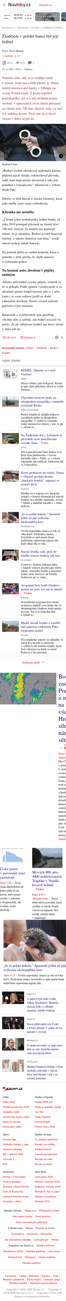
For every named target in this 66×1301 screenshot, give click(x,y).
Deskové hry (15, 1257)
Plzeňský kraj (27, 526)
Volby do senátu (12, 1121)
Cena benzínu (43, 1216)
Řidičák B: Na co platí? (47, 1191)
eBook (10, 62)
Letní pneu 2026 (44, 1176)
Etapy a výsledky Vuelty (48, 1107)
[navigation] (4, 5)
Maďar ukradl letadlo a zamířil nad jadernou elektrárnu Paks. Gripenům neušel (40, 627)
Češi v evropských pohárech (31, 1222)
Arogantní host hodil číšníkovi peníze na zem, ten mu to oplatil (41, 587)
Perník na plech (43, 1164)
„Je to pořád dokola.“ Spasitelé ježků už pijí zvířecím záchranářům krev (40, 518)
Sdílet (23, 62)
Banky (53, 347)
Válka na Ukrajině (30, 410)
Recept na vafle (43, 1159)
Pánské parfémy (32, 1263)
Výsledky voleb (11, 1111)
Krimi (23, 447)
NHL (5, 1164)
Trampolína (17, 1233)
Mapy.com (30, 1210)
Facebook (10, 1276)
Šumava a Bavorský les (16, 1186)
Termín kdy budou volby (16, 1116)
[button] (33, 142)
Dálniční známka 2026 (47, 1181)
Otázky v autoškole (45, 1196)
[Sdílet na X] (62, 337)
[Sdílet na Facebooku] (57, 337)
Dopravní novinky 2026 (48, 1186)
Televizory (30, 1257)
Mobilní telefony (45, 1245)
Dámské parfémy (35, 1251)
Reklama (34, 1276)
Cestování (26, 560)
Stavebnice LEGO (13, 1251)
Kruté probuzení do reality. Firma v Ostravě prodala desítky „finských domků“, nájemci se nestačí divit (42, 478)
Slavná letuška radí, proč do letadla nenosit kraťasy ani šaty (40, 553)
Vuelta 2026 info (44, 1102)
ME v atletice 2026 (13, 1154)
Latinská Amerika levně (16, 1196)
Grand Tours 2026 (45, 1126)
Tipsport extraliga (12, 1149)
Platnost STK (42, 1201)
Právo (5, 51)
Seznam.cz (45, 5)
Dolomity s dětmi (12, 1201)
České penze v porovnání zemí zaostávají (12, 873)
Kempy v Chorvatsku (14, 1176)
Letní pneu (54, 1251)
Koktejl (24, 597)
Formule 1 (8, 1159)
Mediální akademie (13, 1279)
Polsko (30, 347)
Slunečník (32, 1233)
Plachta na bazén (45, 1228)
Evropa (24, 635)
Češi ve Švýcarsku (13, 1191)
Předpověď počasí (49, 1210)
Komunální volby (12, 1126)
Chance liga (9, 1139)
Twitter (22, 1276)
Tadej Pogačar (43, 1116)
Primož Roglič (42, 1121)
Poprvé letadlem (12, 1181)
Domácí (25, 489)
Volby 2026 (9, 1102)
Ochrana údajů (52, 1279)
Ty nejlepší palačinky (46, 1139)
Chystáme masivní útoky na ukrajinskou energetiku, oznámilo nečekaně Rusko (42, 401)
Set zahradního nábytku (18, 1239)
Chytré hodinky (47, 1257)
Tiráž (55, 1276)
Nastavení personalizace (43, 1283)
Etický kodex (34, 1279)
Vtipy (23, 379)
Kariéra (46, 1276)
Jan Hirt (39, 1111)
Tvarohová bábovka (46, 1154)
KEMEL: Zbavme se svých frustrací (38, 372)
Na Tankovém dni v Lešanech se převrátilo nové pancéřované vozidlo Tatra (41, 439)
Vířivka (55, 1239)
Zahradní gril (41, 1239)
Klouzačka (46, 1233)
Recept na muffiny (45, 1144)
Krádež (6, 352)
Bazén (29, 1228)
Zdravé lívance (43, 1149)
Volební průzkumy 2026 (16, 1107)
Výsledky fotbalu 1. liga (15, 1144)
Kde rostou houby (22, 1216)
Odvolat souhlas (18, 1283)
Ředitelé (41, 347)
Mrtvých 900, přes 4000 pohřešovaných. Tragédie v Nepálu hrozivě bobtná (47, 878)
